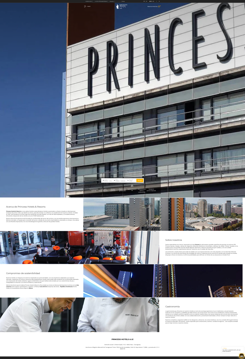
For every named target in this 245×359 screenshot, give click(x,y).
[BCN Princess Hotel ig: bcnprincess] (153, 1)
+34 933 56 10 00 (88, 1)
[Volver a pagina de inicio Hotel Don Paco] (121, 6)
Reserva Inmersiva (152, 6)
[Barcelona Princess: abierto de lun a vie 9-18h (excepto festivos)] (93, 1)
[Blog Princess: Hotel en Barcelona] (155, 1)
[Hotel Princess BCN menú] (85, 6)
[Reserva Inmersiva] (159, 6)
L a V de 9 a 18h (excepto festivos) (101, 1)
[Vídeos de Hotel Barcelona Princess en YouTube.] (150, 1)
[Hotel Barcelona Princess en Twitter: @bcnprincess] (148, 1)
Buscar (140, 180)
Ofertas (123, 1)
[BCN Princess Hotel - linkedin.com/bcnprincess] (151, 1)
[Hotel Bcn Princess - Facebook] (146, 1)
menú (88, 6)
